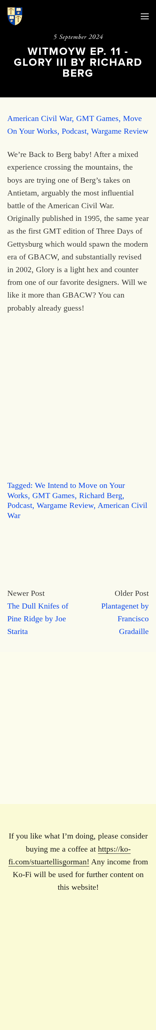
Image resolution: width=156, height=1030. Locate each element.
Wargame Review (119, 131)
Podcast (74, 131)
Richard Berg (100, 495)
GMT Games (97, 118)
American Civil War (39, 118)
